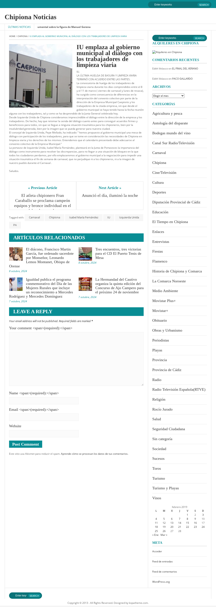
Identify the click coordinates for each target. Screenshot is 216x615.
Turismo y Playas (165, 488)
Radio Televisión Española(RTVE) (178, 389)
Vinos (156, 498)
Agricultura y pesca (167, 113)
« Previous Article (42, 188)
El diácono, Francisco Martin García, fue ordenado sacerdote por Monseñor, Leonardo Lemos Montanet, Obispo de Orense (41, 257)
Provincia (159, 360)
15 (187, 523)
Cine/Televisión (164, 172)
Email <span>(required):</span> (34, 409)
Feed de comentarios (164, 571)
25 (156, 531)
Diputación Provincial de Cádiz (176, 202)
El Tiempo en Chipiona (170, 222)
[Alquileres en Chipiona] (167, 52)
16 (195, 523)
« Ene (155, 535)
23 (195, 527)
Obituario (159, 320)
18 (156, 527)
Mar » (164, 535)
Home (12, 36)
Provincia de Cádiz (166, 370)
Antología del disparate (170, 123)
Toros (156, 468)
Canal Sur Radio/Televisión (173, 143)
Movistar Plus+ (164, 301)
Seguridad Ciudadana (168, 429)
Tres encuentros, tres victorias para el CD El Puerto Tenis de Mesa (118, 253)
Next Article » (110, 188)
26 (164, 531)
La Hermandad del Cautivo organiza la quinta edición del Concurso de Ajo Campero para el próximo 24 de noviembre (119, 285)
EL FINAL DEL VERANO (185, 68)
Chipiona (22, 36)
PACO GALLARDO (182, 78)
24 (203, 527)
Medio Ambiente (165, 291)
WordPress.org (161, 582)
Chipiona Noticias (30, 17)
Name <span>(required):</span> (34, 393)
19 (164, 527)
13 (171, 523)
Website (15, 426)
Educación (160, 212)
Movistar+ (160, 311)
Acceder (157, 551)
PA (15, 225)
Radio (156, 380)
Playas (157, 350)
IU (108, 217)
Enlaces (158, 232)
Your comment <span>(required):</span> (40, 328)
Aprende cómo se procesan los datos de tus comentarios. (94, 454)
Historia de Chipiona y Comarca (177, 271)
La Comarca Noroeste (169, 281)
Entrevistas (160, 241)
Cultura (158, 182)
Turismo (158, 478)
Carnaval (34, 217)
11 (156, 523)
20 (171, 527)
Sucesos (158, 458)
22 (187, 527)
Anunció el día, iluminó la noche (110, 195)
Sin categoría (162, 439)
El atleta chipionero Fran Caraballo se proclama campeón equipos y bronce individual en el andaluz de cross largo (43, 203)
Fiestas (157, 251)
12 (164, 523)
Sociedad (159, 449)
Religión (158, 399)
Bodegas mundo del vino (171, 133)
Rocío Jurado (162, 409)
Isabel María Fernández (83, 217)
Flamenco (159, 261)
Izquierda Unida (129, 217)
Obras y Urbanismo (167, 330)
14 (179, 523)
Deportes (159, 192)
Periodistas (160, 340)
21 (179, 527)
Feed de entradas (162, 561)
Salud (156, 419)
